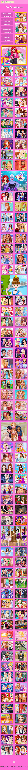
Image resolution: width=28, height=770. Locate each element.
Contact (14, 768)
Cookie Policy (24, 766)
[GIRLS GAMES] (14, 10)
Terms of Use (11, 766)
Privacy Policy (17, 766)
